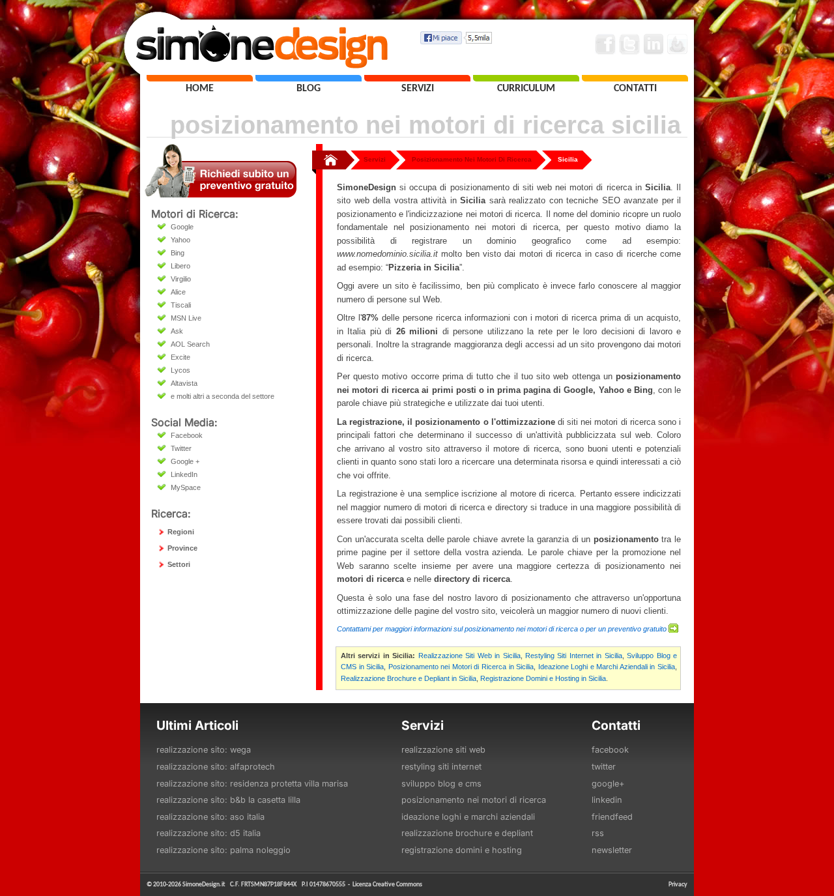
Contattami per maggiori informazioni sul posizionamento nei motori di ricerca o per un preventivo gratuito (502, 629)
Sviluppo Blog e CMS (441, 783)
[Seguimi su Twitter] (629, 44)
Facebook (610, 750)
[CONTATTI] (635, 78)
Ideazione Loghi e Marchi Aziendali (468, 817)
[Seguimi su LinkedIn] (653, 44)
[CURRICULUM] (526, 78)
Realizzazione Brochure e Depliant (467, 833)
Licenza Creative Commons (387, 884)
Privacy (678, 884)
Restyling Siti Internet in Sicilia (573, 655)
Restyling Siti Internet (441, 767)
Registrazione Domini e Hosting (461, 850)
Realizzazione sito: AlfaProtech (215, 767)
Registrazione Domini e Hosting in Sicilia (543, 678)
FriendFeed (612, 817)
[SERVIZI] (417, 78)
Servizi (375, 159)
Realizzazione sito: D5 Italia (208, 833)
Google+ (608, 783)
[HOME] (200, 78)
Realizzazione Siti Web (443, 750)
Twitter (604, 767)
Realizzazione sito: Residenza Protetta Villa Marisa (252, 783)
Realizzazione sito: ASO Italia (210, 817)
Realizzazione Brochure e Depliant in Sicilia (408, 678)
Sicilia (568, 159)
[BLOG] (308, 78)
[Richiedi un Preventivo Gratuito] (220, 193)
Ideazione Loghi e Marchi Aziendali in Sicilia (606, 667)
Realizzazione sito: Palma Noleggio (223, 850)
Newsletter (612, 850)
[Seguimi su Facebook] (605, 44)
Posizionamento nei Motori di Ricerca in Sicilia (461, 667)
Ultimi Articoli (197, 725)
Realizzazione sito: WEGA (203, 750)
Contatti (616, 725)
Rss (598, 833)
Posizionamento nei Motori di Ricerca (473, 800)
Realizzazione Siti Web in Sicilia (469, 655)
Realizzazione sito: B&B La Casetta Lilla (228, 800)
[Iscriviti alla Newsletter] (677, 44)
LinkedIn (607, 800)
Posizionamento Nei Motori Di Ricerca (472, 159)
